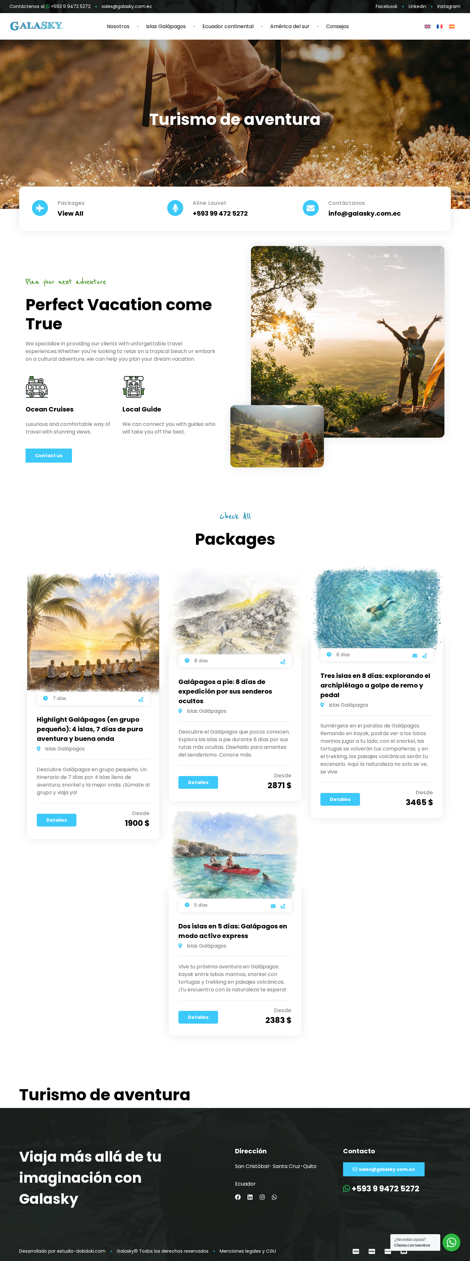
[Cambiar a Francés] (440, 26)
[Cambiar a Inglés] (427, 26)
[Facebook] (238, 1197)
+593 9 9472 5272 (384, 1188)
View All (70, 213)
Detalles (56, 820)
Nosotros (118, 26)
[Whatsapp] (274, 1197)
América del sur (289, 26)
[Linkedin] (250, 1197)
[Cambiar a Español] (452, 26)
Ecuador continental (228, 26)
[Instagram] (262, 1197)
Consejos (337, 26)
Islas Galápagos (166, 26)
